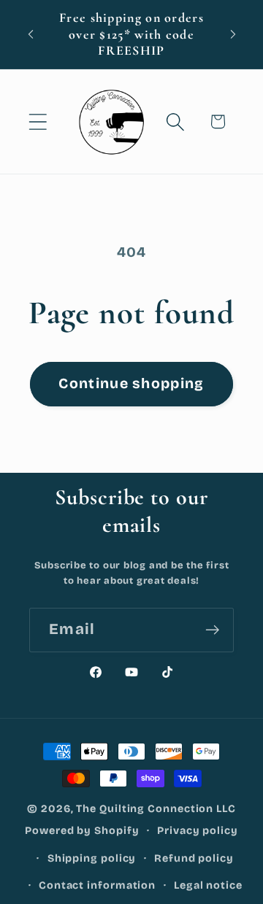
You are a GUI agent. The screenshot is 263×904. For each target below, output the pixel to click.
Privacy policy (197, 830)
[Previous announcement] (31, 34)
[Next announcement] (233, 34)
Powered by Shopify (82, 830)
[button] (37, 121)
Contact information (97, 885)
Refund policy (194, 858)
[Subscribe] (212, 630)
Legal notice (208, 885)
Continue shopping (131, 383)
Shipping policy (92, 858)
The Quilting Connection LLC (156, 809)
